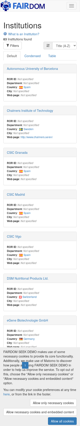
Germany (29, 339)
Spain (27, 87)
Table (52, 56)
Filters (14, 45)
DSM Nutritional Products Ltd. (27, 278)
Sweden (29, 129)
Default (12, 56)
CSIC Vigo (14, 236)
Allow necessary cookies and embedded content (40, 412)
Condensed (32, 56)
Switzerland (29, 297)
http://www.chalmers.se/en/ (37, 137)
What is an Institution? (23, 34)
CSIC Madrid (16, 194)
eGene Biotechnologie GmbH (27, 320)
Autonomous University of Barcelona (32, 68)
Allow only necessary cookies (53, 403)
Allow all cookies (62, 421)
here (6, 394)
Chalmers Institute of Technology (30, 110)
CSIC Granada (17, 152)
